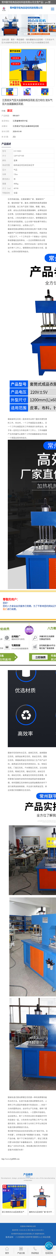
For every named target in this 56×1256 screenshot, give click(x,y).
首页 (13, 40)
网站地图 (46, 1237)
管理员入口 (37, 1237)
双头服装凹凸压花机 (34, 40)
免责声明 (29, 1237)
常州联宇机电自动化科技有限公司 (23, 1234)
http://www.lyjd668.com (10, 1159)
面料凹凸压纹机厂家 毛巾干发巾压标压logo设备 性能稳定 (25, 1212)
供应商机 (20, 40)
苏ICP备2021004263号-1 (36, 1230)
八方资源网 (20, 1237)
